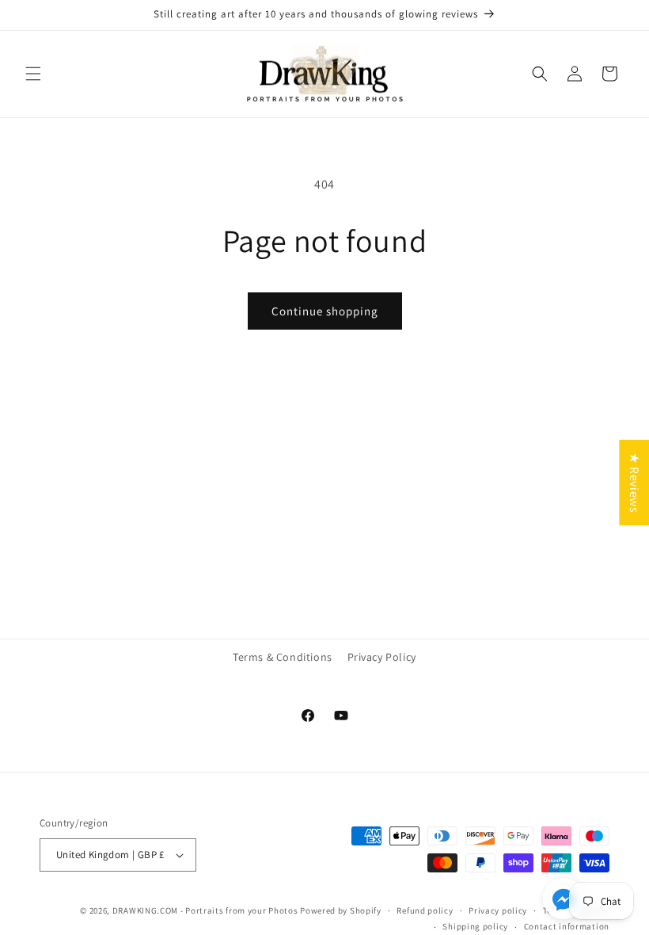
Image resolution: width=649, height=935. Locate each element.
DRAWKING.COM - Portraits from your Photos (205, 910)
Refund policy (425, 910)
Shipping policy (475, 926)
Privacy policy (498, 910)
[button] (33, 73)
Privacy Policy (381, 657)
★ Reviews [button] (634, 482)
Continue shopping (324, 311)
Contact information (566, 926)
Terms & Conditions (282, 657)
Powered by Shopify (340, 910)
